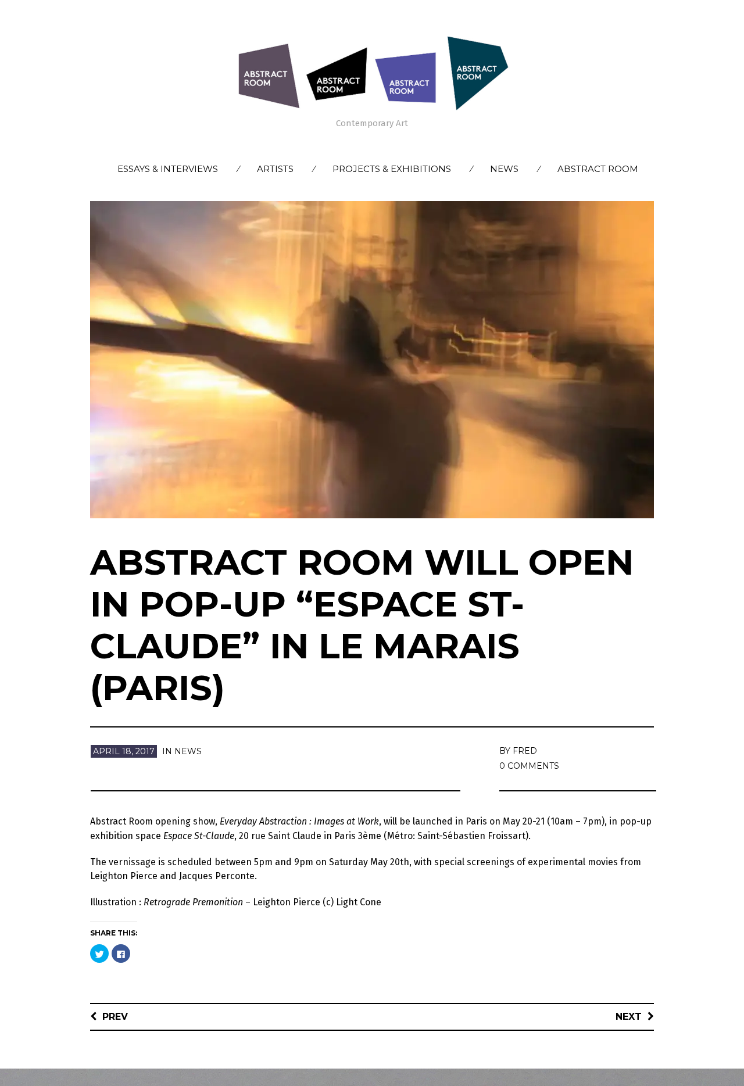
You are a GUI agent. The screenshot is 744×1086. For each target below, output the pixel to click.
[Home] (372, 72)
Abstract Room (597, 168)
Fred (525, 750)
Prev (115, 1016)
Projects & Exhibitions (391, 168)
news (188, 751)
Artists (275, 168)
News (504, 168)
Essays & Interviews (167, 168)
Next (629, 1016)
